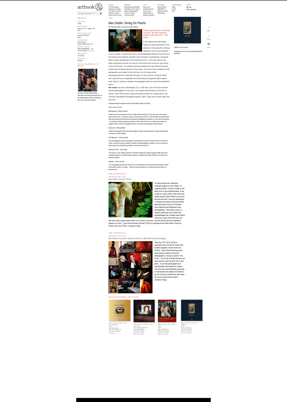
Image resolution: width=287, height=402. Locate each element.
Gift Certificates (191, 9)
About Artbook (162, 7)
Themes (132, 13)
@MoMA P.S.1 (162, 9)
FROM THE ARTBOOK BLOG (117, 174)
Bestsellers (136, 7)
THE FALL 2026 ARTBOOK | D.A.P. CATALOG (88, 65)
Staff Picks (127, 9)
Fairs (173, 11)
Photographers (133, 11)
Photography (115, 7)
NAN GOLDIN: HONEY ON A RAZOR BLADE (118, 324)
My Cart (189, 7)
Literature (111, 13)
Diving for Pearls (173, 245)
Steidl (80, 23)
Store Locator (147, 11)
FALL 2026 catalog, (91, 93)
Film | (110, 11)
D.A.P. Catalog (135, 9)
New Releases (128, 7)
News (173, 7)
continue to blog (134, 226)
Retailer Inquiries (148, 13)
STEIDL (111, 18)
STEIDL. (125, 226)
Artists (126, 11)
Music (114, 11)
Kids (120, 15)
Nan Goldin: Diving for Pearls (120, 179)
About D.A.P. (146, 7)
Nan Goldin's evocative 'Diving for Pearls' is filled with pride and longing (137, 238)
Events (174, 9)
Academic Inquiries (148, 15)
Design (119, 9)
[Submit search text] (101, 13)
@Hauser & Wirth (163, 11)
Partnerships (161, 13)
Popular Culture (113, 15)
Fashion (119, 11)
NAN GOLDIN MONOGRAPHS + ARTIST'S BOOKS (124, 297)
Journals (126, 15)
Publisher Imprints (148, 9)
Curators (126, 13)
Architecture (112, 9)
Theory (117, 13)
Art (109, 7)
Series (132, 15)
